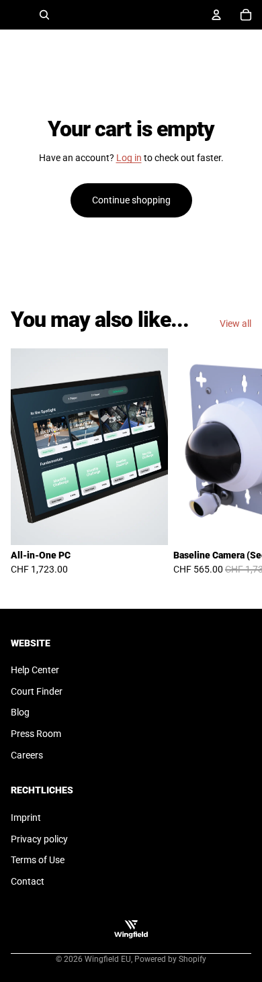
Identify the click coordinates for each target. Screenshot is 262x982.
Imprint (26, 817)
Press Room (36, 733)
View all (235, 323)
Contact (27, 881)
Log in (129, 157)
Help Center (35, 670)
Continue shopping (131, 200)
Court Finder (36, 691)
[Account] (216, 15)
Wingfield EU (108, 959)
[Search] (44, 15)
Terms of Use (37, 859)
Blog (20, 712)
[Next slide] (236, 467)
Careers (27, 755)
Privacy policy (39, 839)
